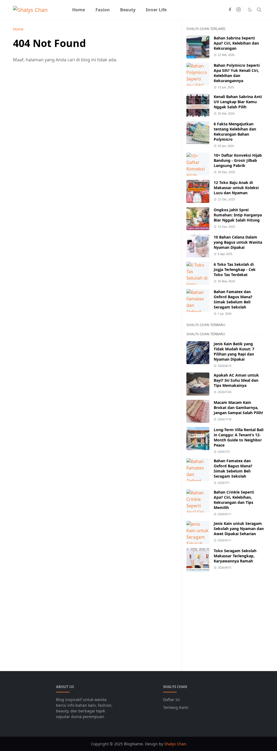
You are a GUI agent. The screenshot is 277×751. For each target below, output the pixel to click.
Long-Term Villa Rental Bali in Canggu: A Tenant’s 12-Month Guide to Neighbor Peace (238, 437)
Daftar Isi (171, 699)
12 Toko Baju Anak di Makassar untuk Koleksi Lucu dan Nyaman (236, 187)
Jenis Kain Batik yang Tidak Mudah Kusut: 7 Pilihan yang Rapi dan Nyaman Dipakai (234, 351)
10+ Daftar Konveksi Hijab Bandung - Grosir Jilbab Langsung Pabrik (238, 160)
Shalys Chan (175, 743)
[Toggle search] (259, 10)
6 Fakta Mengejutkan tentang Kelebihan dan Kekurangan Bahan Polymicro (235, 131)
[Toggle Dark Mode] (249, 9)
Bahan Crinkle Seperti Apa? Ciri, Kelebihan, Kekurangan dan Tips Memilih (234, 500)
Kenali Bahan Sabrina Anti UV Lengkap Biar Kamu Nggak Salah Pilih (238, 101)
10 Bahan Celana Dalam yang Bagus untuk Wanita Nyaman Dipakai (238, 242)
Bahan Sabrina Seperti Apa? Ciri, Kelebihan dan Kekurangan (236, 43)
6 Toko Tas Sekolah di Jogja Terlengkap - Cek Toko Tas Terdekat (235, 269)
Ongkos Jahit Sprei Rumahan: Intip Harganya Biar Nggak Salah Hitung (238, 215)
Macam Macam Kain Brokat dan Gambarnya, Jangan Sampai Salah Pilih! (238, 407)
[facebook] (230, 9)
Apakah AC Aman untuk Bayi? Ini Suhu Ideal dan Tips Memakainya (236, 380)
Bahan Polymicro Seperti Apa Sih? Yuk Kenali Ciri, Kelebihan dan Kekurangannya (237, 73)
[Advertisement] (225, 618)
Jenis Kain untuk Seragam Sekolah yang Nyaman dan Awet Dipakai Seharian (239, 528)
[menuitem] (78, 9)
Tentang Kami (175, 707)
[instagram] (238, 9)
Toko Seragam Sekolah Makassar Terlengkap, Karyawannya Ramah (235, 556)
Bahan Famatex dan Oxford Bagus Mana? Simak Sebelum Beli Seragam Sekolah (233, 299)
